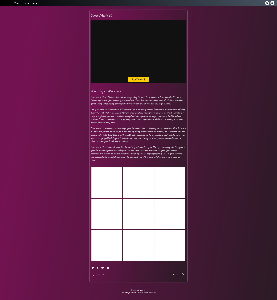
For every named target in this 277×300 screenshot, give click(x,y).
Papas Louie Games (138, 290)
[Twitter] (93, 267)
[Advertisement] (138, 61)
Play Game (138, 79)
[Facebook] (98, 267)
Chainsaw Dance (101, 275)
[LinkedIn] (108, 267)
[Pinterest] (103, 267)
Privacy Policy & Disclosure (129, 292)
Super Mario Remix (161, 275)
